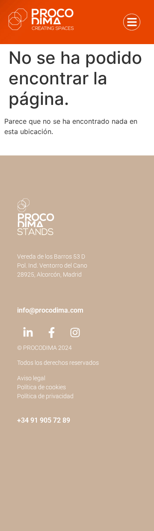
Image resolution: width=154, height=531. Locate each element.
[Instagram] (75, 332)
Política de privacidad (45, 396)
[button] (131, 22)
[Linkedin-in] (27, 332)
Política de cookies (41, 387)
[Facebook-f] (51, 332)
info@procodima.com (50, 310)
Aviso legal (31, 378)
